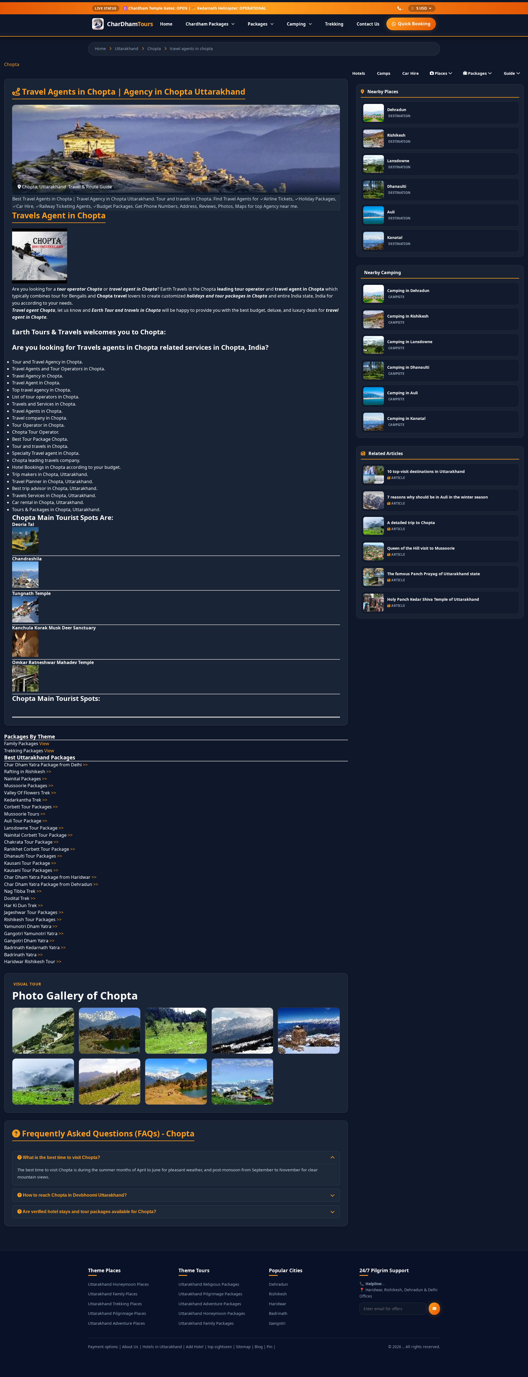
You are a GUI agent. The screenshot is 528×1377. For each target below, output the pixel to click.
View (44, 743)
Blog (259, 1346)
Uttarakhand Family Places (113, 1293)
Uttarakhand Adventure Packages (209, 1303)
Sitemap (243, 1346)
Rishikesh (278, 1293)
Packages (258, 24)
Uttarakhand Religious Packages (208, 1284)
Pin (269, 1346)
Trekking (334, 24)
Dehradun (278, 1284)
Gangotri (277, 1323)
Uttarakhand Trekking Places (115, 1303)
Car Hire (410, 73)
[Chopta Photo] (43, 1031)
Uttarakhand (126, 48)
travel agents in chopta (191, 48)
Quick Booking (414, 24)
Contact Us (368, 24)
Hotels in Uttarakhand (162, 1346)
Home (166, 24)
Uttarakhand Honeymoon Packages (211, 1313)
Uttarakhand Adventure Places (116, 1323)
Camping (296, 24)
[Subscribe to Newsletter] (434, 1308)
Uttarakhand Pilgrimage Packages (210, 1293)
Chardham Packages (207, 24)
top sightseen (220, 1346)
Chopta (154, 48)
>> (85, 765)
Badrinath (278, 1313)
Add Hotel (195, 1346)
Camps (383, 73)
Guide (509, 73)
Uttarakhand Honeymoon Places (118, 1284)
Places (441, 73)
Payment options (103, 1346)
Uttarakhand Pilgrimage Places (117, 1313)
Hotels (358, 73)
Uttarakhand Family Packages (206, 1323)
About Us (130, 1346)
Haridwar (277, 1303)
